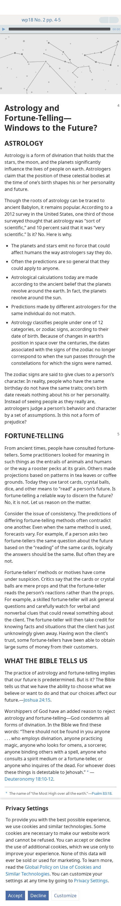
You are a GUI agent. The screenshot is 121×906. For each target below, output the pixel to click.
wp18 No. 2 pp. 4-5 (41, 20)
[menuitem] (8, 7)
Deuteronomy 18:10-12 (29, 779)
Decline (38, 895)
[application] (60, 29)
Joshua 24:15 (37, 700)
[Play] (3, 29)
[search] (113, 7)
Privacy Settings (91, 880)
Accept (15, 895)
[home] (8, 7)
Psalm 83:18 (101, 793)
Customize (65, 895)
